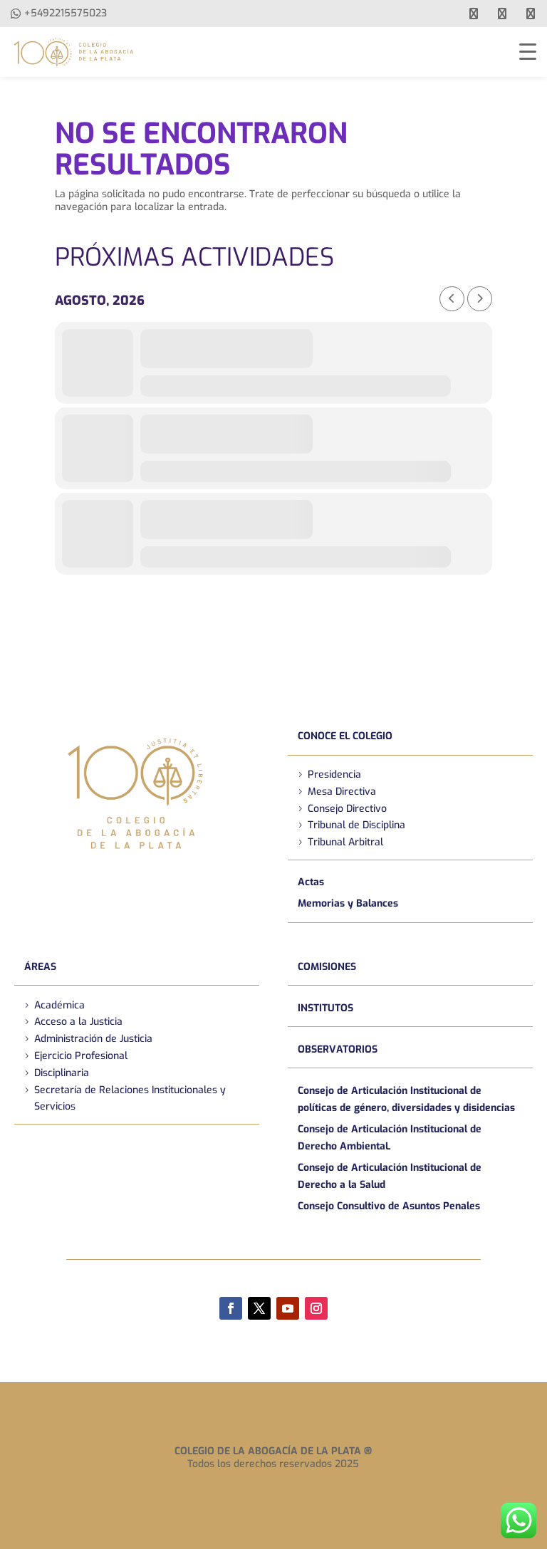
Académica (59, 1005)
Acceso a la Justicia (78, 1021)
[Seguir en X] (259, 1308)
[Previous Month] (451, 298)
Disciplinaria (61, 1073)
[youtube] (502, 13)
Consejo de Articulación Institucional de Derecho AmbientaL (389, 1137)
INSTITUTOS (325, 1008)
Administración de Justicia (93, 1038)
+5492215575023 (65, 13)
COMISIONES (327, 967)
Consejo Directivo (347, 808)
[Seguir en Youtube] (287, 1308)
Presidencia (334, 774)
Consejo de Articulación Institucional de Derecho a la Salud (389, 1176)
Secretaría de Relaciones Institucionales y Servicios (130, 1098)
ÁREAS (40, 967)
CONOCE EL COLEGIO (345, 736)
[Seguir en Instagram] (316, 1308)
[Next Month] (479, 298)
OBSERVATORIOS (337, 1049)
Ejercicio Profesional (80, 1056)
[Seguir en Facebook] (230, 1308)
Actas (311, 882)
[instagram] (530, 13)
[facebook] (473, 13)
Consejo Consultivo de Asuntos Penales (389, 1206)
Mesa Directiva (342, 791)
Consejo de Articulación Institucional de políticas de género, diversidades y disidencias (406, 1099)
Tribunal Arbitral (345, 842)
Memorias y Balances (348, 903)
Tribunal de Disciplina (356, 825)
